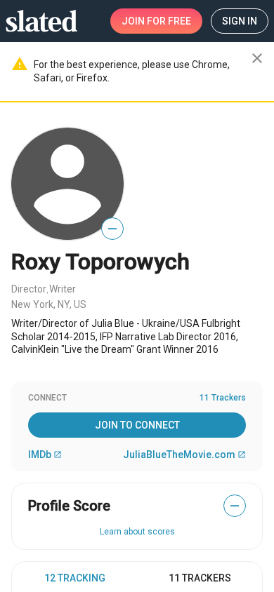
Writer (62, 289)
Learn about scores (137, 532)
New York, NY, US (48, 304)
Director (28, 289)
